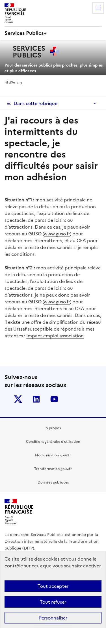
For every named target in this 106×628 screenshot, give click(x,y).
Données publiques (53, 482)
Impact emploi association (55, 335)
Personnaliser (53, 617)
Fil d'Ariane (13, 82)
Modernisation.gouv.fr (53, 455)
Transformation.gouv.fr (53, 468)
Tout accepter (53, 586)
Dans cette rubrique (35, 103)
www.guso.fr (57, 233)
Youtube (54, 399)
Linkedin (36, 399)
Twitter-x (18, 399)
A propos (53, 428)
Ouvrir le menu (98, 8)
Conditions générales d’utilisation (53, 441)
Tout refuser (53, 602)
